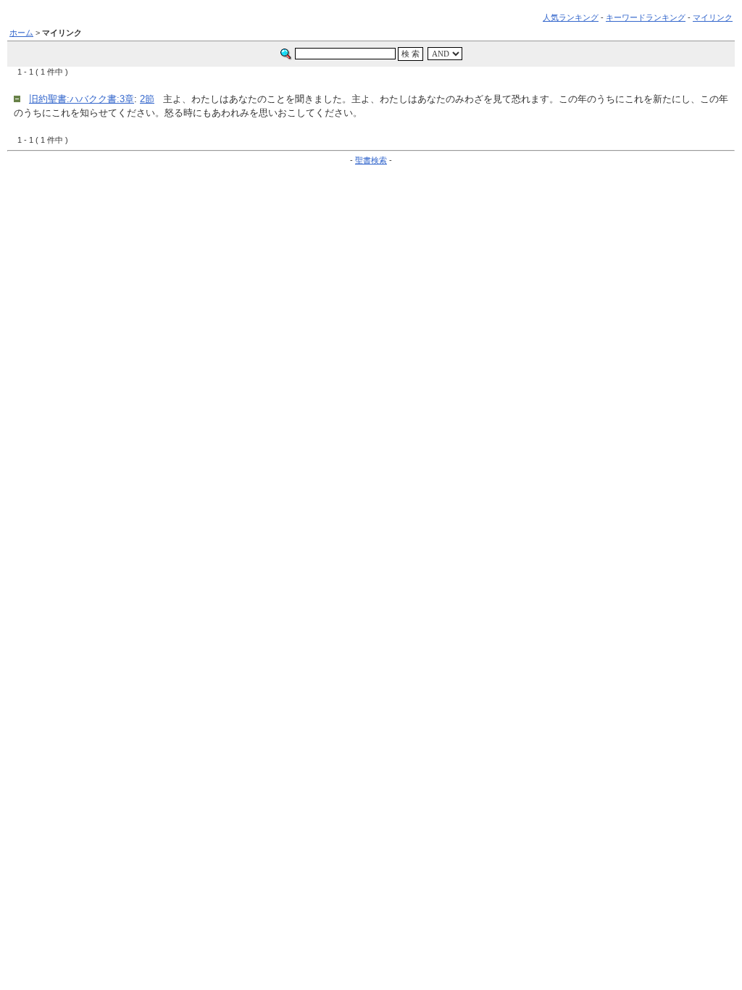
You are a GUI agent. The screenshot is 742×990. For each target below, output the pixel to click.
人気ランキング (571, 17)
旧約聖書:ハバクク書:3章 (81, 98)
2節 (147, 98)
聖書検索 (371, 160)
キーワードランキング (645, 17)
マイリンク (713, 17)
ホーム (21, 32)
